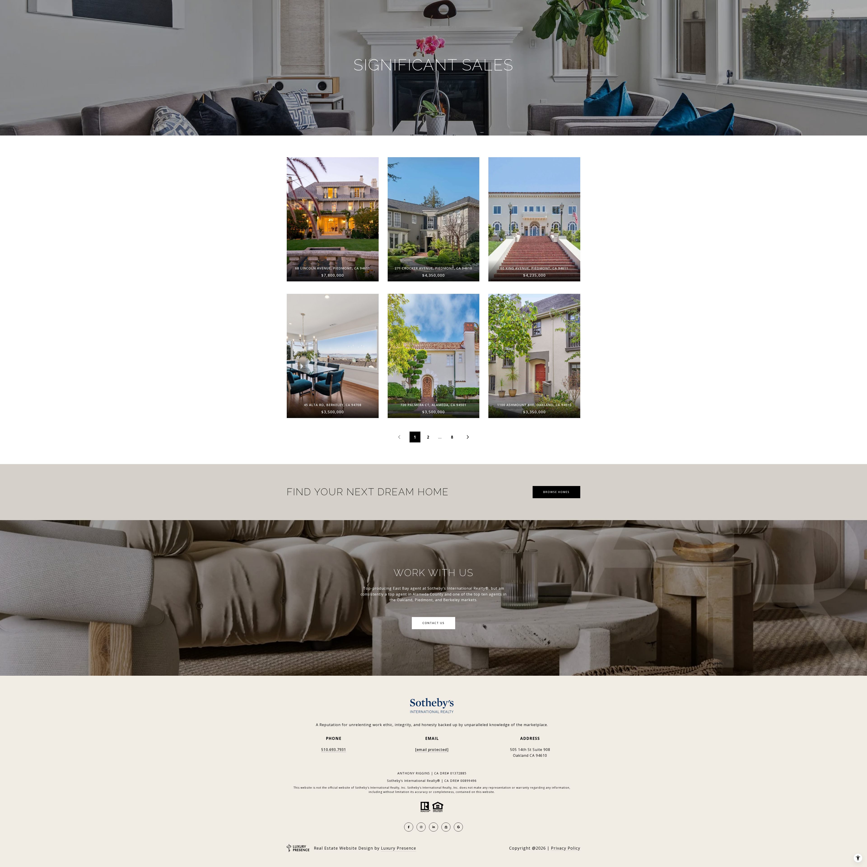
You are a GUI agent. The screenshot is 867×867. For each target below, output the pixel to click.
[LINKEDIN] (433, 827)
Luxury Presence (398, 848)
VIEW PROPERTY (333, 217)
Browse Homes (556, 492)
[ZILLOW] (445, 827)
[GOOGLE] (458, 827)
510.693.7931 (333, 749)
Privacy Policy (565, 848)
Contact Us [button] (433, 623)
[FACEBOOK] (408, 827)
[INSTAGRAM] (421, 827)
